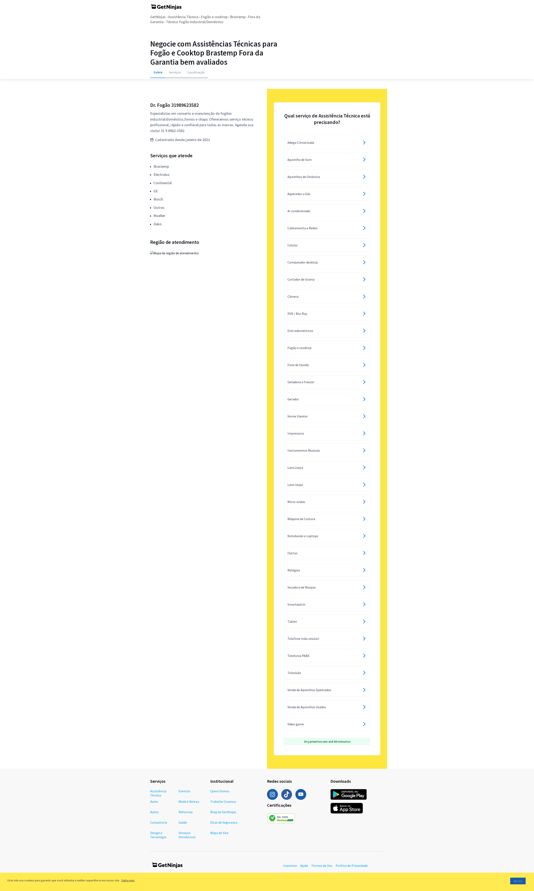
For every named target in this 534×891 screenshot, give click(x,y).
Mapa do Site (219, 833)
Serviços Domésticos (187, 835)
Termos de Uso (321, 865)
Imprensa (290, 865)
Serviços (175, 72)
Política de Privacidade (352, 865)
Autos (154, 812)
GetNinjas (158, 16)
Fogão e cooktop (214, 16)
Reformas (186, 812)
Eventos (184, 791)
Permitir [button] (518, 881)
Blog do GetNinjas (223, 812)
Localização (196, 72)
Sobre (158, 72)
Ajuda (304, 865)
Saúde (183, 822)
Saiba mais (128, 880)
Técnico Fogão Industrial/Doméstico (194, 21)
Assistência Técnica (183, 16)
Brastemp (238, 16)
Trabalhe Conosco (223, 801)
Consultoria (158, 822)
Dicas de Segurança (223, 822)
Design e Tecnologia (158, 835)
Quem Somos (219, 791)
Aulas (154, 801)
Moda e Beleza (189, 801)
